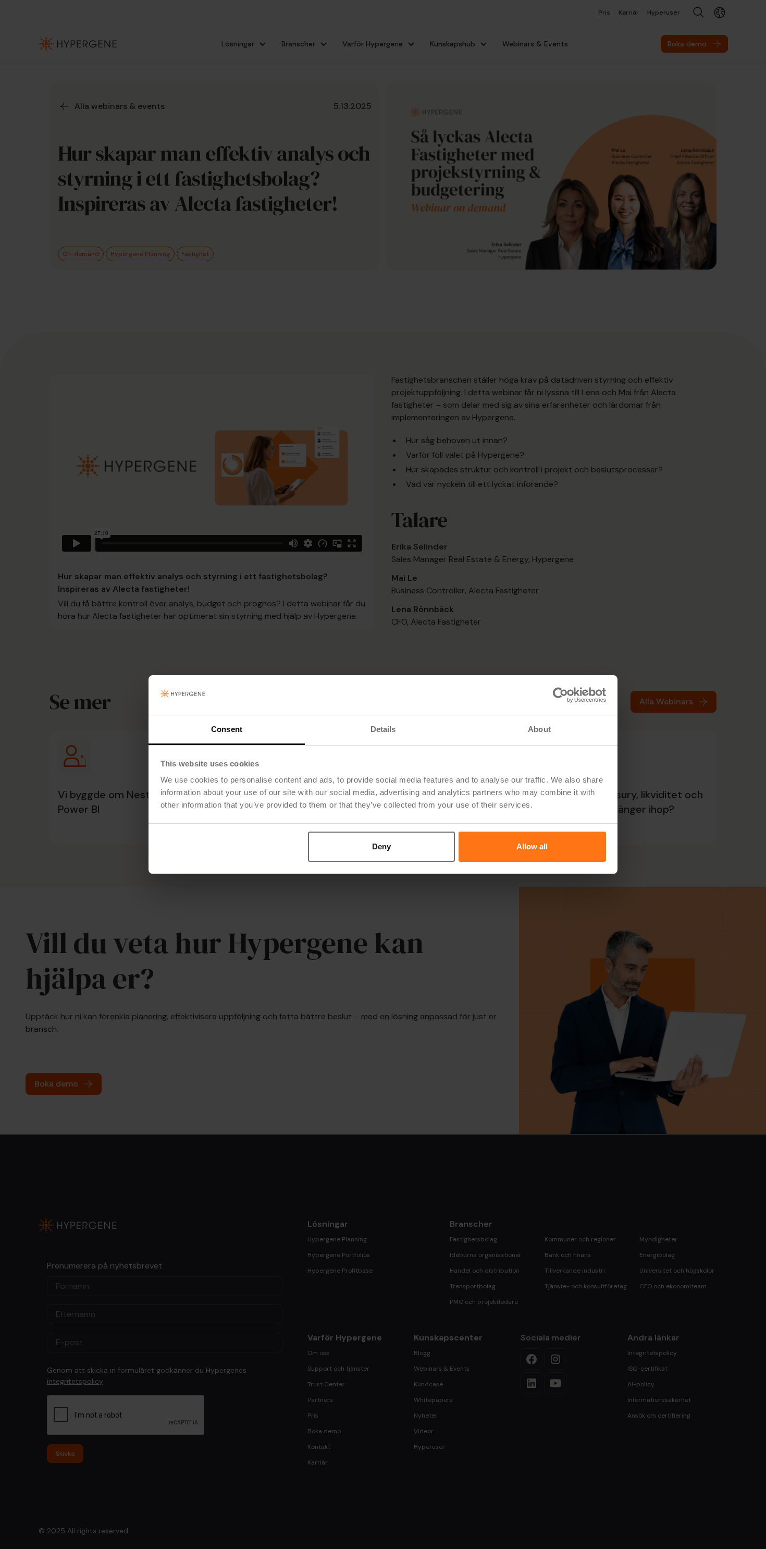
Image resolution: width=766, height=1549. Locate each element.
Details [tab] (383, 729)
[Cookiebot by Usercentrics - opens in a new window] (560, 695)
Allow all (532, 846)
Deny (381, 846)
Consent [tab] (226, 729)
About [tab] (539, 729)
